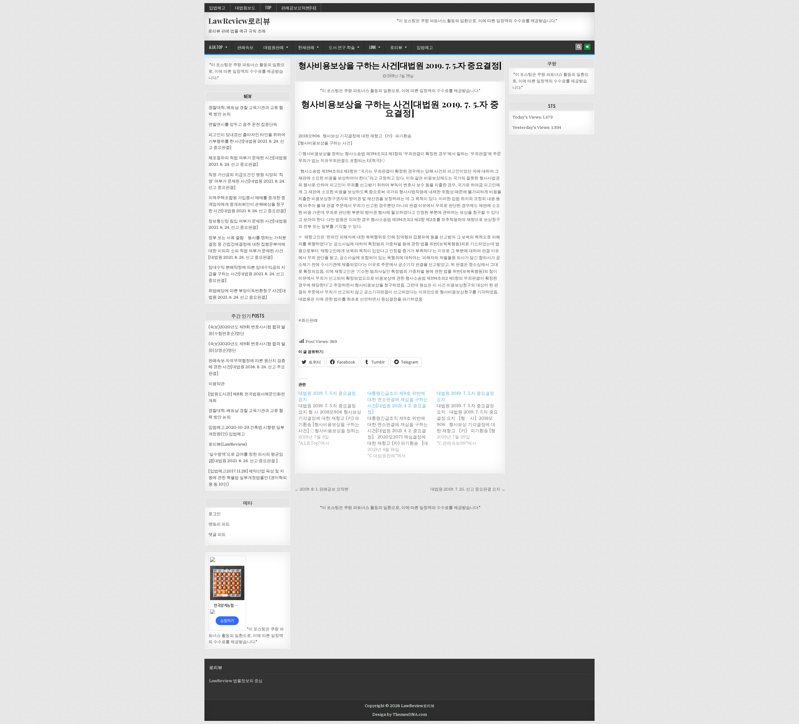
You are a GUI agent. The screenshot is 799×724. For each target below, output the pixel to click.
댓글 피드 (217, 534)
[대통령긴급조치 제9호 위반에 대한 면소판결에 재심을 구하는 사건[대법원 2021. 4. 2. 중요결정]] (401, 424)
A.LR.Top (216, 47)
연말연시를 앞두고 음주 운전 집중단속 (242, 124)
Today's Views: (527, 117)
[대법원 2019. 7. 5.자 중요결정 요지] (332, 418)
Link (372, 47)
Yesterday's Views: (531, 127)
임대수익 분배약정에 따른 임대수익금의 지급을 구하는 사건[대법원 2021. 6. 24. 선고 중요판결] (246, 274)
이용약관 (216, 383)
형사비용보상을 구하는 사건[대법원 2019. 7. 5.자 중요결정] (400, 65)
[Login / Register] (587, 47)
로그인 (214, 513)
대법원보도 (245, 7)
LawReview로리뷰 (239, 21)
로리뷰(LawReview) (227, 444)
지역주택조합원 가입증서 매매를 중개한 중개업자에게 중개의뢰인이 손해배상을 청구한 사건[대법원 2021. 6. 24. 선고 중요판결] (247, 204)
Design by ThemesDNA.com (399, 714)
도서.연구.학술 (342, 47)
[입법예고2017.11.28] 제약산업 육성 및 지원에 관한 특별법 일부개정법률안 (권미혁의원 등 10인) (247, 478)
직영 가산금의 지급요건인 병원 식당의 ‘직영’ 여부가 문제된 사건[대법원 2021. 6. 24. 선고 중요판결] (246, 181)
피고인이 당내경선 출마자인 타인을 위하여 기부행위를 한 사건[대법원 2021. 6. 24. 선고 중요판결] (246, 141)
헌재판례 (306, 47)
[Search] (578, 47)
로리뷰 (396, 47)
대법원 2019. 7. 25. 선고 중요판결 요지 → (467, 489)
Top (268, 7)
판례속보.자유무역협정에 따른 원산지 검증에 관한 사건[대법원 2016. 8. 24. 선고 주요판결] (246, 367)
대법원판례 (273, 47)
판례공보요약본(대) (298, 7)
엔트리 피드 (219, 524)
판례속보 (245, 47)
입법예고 (217, 7)
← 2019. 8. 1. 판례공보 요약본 (322, 489)
